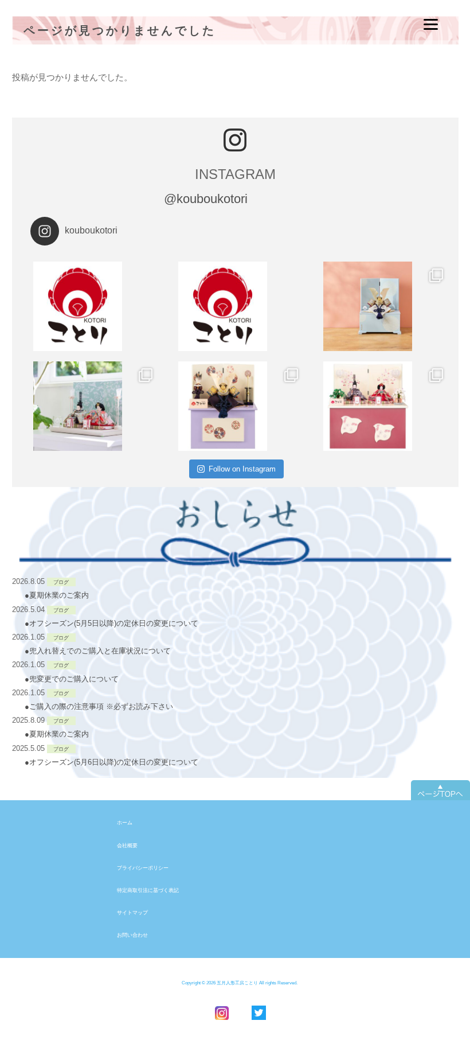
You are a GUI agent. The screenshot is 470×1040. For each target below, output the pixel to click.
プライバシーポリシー (143, 868)
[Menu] (430, 24)
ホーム (124, 822)
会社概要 (127, 845)
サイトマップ (132, 913)
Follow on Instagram (242, 469)
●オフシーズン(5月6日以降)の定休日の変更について (111, 762)
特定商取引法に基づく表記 (148, 890)
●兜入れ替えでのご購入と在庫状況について (98, 650)
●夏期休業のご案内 (57, 595)
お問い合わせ (132, 935)
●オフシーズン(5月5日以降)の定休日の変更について (111, 623)
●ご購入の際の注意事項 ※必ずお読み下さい (99, 706)
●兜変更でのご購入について (72, 679)
